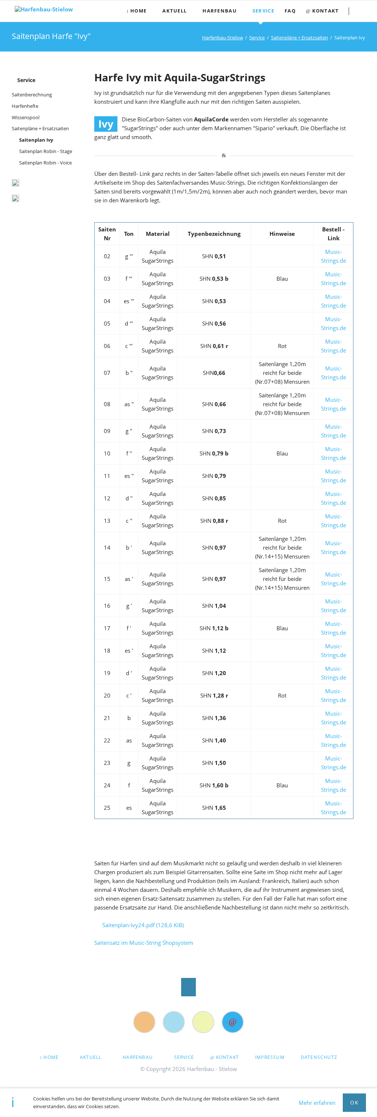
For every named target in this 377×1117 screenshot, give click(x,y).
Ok (354, 1102)
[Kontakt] (233, 1022)
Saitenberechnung (32, 94)
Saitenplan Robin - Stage (45, 151)
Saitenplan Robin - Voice (45, 162)
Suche (363, 11)
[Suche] (203, 1022)
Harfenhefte (25, 106)
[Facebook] (174, 1022)
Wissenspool (25, 117)
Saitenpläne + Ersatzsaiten (40, 128)
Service (26, 80)
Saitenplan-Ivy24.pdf (143, 925)
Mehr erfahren (317, 1102)
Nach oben (188, 987)
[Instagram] (144, 1022)
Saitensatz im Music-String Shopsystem (143, 942)
